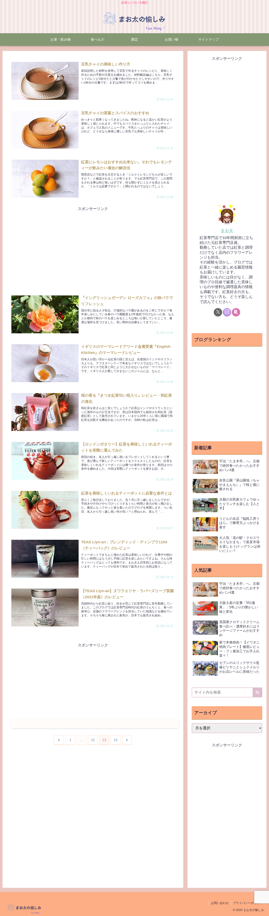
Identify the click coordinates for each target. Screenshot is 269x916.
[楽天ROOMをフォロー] (236, 312)
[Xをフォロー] (218, 312)
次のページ (95, 723)
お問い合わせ (220, 903)
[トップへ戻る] (262, 909)
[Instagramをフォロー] (227, 312)
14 (115, 740)
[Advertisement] (93, 241)
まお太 (227, 230)
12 (93, 740)
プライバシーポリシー (247, 903)
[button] (257, 692)
